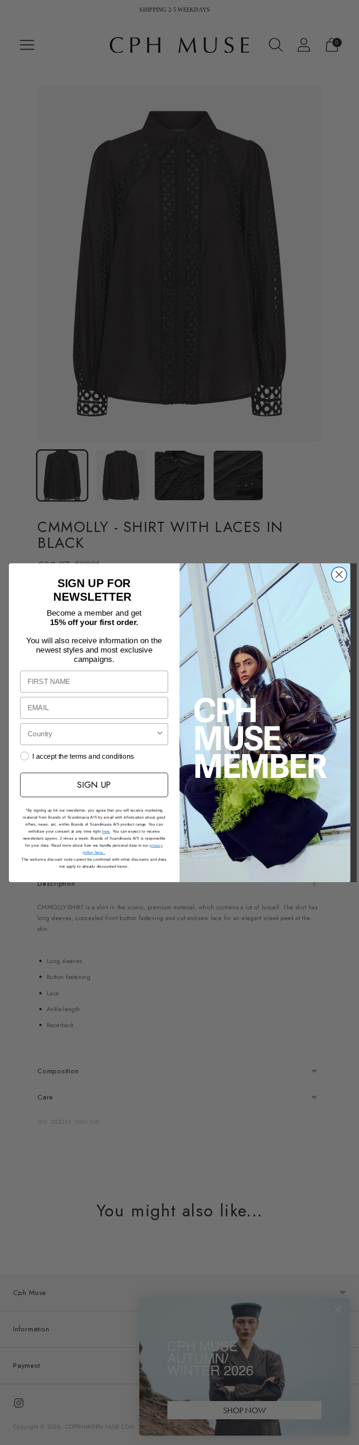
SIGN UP (94, 784)
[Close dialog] (339, 574)
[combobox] (91, 733)
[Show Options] (159, 733)
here (106, 831)
